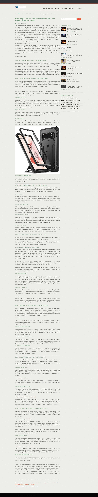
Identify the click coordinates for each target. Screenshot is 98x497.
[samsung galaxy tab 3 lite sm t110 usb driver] (63, 73)
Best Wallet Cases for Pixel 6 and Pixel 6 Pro (70, 108)
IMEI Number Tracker (72, 41)
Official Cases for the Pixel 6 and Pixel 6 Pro (69, 98)
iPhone (57, 8)
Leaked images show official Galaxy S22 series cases (28, 486)
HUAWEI (71, 8)
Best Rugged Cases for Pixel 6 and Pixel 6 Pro (70, 104)
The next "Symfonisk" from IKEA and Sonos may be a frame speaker (74, 87)
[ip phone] (63, 47)
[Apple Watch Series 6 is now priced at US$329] (63, 61)
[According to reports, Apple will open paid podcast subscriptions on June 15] (63, 54)
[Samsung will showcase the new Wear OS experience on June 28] (63, 29)
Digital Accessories (48, 8)
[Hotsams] (20, 7)
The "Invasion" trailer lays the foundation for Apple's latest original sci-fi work (73, 81)
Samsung (64, 8)
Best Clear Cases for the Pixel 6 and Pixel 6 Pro (70, 100)
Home (16, 14)
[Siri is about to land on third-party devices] (63, 35)
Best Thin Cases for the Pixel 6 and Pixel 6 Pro (70, 102)
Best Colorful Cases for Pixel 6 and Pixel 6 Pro (70, 110)
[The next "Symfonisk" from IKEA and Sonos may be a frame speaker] (63, 86)
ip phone (69, 47)
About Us (79, 8)
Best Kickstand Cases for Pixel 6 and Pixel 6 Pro (70, 106)
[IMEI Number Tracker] (63, 42)
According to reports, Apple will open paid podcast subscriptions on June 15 (74, 55)
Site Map (16, 1)
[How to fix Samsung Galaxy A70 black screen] (63, 68)
